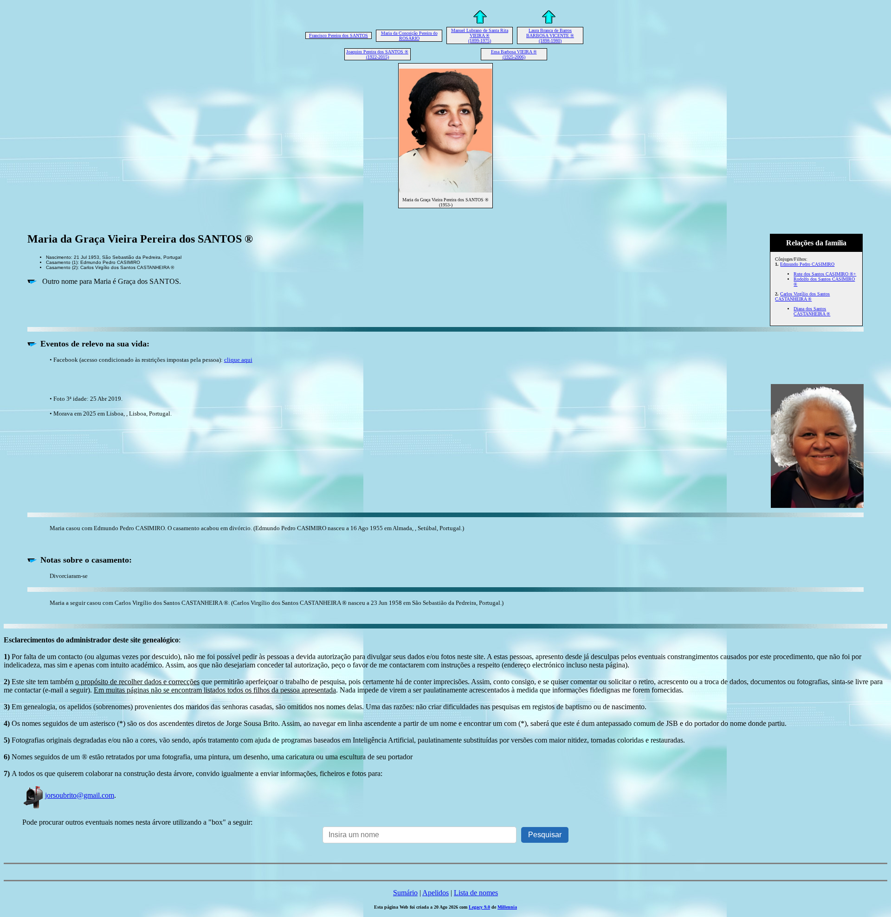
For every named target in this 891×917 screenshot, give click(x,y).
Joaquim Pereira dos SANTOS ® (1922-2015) (377, 54)
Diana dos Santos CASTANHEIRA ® (812, 311)
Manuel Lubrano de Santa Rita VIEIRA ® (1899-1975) (479, 35)
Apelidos (435, 893)
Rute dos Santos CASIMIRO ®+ (825, 273)
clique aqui (238, 359)
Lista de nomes (476, 893)
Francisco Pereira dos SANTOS (338, 35)
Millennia (507, 907)
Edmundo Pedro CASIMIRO (807, 264)
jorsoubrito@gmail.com (79, 795)
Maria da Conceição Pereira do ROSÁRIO (409, 36)
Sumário (405, 893)
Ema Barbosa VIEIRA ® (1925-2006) (514, 54)
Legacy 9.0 (479, 907)
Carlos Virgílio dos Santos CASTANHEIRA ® (802, 296)
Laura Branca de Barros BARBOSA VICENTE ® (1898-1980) (550, 35)
